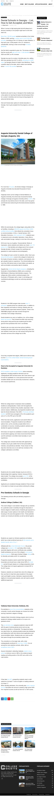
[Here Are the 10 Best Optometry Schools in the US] (22, 778)
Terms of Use (34, 794)
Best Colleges (29, 4)
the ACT (10, 679)
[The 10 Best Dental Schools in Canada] (30, 744)
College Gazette (5, 25)
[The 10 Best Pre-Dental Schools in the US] (6, 731)
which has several (6, 319)
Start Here (3, 0)
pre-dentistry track (9, 625)
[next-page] (4, 755)
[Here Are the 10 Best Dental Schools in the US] (22, 785)
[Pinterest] (8, 698)
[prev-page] (2, 755)
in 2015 (30, 199)
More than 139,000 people (8, 36)
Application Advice (41, 4)
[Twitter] (5, 698)
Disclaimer (47, 794)
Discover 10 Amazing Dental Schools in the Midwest (29, 737)
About (7, 0)
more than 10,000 (22, 643)
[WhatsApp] (12, 698)
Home (22, 4)
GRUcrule (2, 165)
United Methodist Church (18, 546)
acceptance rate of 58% (7, 647)
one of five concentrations (17, 609)
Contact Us (12, 0)
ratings (29, 554)
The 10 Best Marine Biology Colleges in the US (30, 771)
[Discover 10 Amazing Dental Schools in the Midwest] (30, 731)
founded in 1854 (12, 548)
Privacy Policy (41, 794)
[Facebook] (52, 1)
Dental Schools (8, 15)
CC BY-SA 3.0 (25, 165)
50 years (11, 187)
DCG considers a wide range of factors (12, 371)
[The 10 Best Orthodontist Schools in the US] (18, 744)
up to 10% (26, 476)
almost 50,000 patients (7, 257)
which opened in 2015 (19, 235)
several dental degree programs (17, 269)
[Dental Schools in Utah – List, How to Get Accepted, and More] (6, 744)
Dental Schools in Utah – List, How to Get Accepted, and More (6, 751)
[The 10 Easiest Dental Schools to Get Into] (18, 731)
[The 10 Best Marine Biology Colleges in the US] (22, 771)
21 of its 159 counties (10, 66)
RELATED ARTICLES (6, 724)
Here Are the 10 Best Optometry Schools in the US (30, 778)
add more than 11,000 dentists (20, 52)
